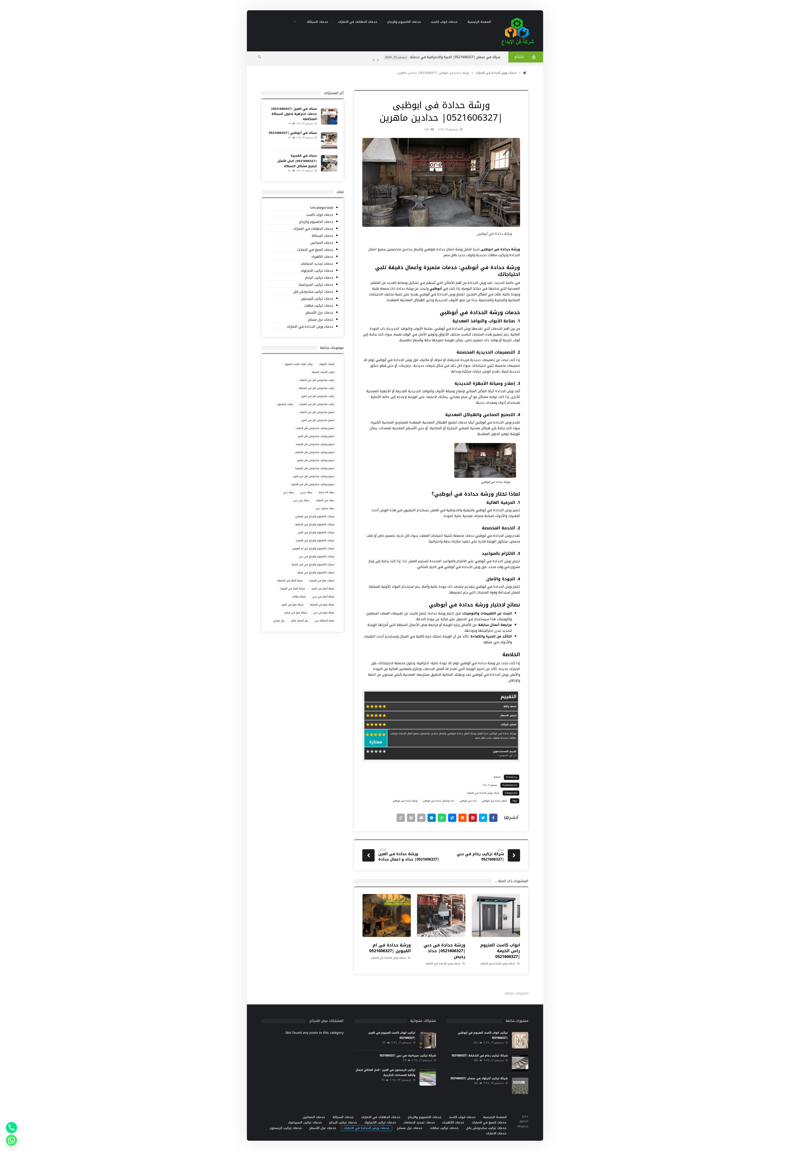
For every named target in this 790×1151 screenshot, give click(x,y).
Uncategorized (321, 208)
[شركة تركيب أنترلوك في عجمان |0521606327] (520, 1086)
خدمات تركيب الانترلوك (317, 271)
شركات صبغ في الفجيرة (321, 580)
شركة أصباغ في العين (322, 588)
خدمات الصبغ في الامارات (315, 250)
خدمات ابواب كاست (319, 215)
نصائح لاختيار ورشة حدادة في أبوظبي (474, 605)
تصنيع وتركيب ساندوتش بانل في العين (313, 476)
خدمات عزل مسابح (320, 320)
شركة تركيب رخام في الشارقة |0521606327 (480, 1055)
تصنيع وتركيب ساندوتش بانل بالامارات (314, 452)
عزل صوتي (279, 620)
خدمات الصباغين (321, 243)
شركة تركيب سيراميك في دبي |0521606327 (408, 1055)
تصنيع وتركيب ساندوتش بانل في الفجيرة (312, 484)
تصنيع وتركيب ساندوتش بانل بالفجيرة (314, 468)
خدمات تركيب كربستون (317, 299)
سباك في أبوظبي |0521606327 (293, 133)
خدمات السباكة (322, 236)
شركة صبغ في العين (292, 604)
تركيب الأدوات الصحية (323, 372)
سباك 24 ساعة (326, 492)
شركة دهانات (299, 596)
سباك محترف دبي (325, 508)
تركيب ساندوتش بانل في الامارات (316, 380)
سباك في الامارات (324, 500)
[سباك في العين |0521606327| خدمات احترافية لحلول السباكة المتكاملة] (329, 116)
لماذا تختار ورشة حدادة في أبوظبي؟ (475, 494)
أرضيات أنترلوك (326, 364)
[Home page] (524, 73)
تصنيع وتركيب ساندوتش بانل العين (316, 436)
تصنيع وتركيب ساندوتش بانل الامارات (314, 428)
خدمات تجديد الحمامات (317, 264)
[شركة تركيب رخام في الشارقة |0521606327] (520, 1063)
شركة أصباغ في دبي (323, 596)
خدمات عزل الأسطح (319, 313)
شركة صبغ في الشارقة (322, 604)
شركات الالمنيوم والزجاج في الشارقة (314, 524)
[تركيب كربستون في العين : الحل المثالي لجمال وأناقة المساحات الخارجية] (427, 1077)
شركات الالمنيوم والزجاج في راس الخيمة (313, 564)
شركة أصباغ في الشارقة (290, 580)
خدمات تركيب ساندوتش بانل (313, 292)
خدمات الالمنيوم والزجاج (316, 222)
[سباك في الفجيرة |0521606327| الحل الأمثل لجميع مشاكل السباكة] (329, 163)
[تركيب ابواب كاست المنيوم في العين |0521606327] (427, 1040)
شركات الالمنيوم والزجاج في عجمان (315, 572)
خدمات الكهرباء (322, 257)
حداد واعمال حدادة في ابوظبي (438, 801)
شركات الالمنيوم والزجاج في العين (316, 532)
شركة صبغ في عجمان (295, 612)
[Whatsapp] (11, 1140)
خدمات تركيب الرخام (319, 278)
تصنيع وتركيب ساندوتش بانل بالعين (315, 460)
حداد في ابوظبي (468, 801)
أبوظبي (436, 288)
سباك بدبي (306, 492)
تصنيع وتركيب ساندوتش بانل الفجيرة (315, 444)
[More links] (295, 22)
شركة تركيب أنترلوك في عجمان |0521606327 (479, 1078)
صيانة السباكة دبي (324, 620)
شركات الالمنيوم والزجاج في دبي (316, 556)
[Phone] (11, 1127)
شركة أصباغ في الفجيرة (292, 588)
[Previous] (374, 60)
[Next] (378, 60)
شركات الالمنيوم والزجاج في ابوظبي (314, 516)
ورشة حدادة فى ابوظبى (405, 801)
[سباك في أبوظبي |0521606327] (329, 140)
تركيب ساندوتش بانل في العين (317, 396)
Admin (497, 777)
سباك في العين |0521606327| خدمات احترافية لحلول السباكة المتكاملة (447, 57)
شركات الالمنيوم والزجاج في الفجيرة (315, 540)
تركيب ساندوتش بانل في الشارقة (316, 388)
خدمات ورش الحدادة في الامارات (483, 793)
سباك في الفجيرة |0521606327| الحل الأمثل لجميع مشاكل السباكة (297, 161)
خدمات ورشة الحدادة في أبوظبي (480, 312)
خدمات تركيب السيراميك (316, 285)
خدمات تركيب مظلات (318, 306)
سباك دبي (288, 492)
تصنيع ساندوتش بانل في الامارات (316, 412)
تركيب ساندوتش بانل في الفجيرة (316, 404)
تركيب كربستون (285, 404)
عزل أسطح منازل (299, 620)
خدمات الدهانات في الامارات (313, 229)
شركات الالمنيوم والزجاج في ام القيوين (313, 548)
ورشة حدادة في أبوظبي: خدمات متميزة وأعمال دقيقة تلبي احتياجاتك (447, 271)
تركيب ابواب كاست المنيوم (299, 364)
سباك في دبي (301, 500)
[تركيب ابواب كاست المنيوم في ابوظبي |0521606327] (520, 1040)
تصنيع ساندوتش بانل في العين (317, 420)
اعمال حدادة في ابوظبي (494, 801)
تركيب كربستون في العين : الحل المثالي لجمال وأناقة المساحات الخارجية (385, 1072)
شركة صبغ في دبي (323, 612)
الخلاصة (511, 654)
